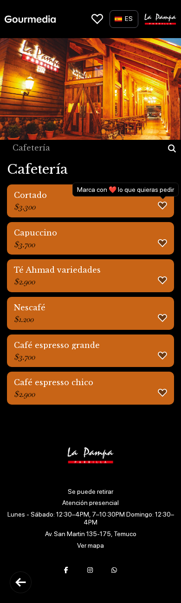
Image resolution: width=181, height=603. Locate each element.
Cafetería (31, 148)
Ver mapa (90, 545)
